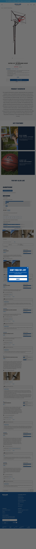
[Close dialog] (27, 267)
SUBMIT (18, 279)
